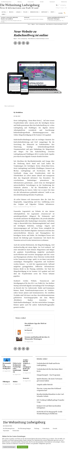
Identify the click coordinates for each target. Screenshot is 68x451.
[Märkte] (17, 378)
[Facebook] (15, 43)
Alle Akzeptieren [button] (22, 447)
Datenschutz (64, 1)
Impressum (52, 1)
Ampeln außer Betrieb (45, 385)
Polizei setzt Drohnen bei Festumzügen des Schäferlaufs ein (17, 367)
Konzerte (26, 378)
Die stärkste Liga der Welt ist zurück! (35, 324)
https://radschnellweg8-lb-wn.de (25, 207)
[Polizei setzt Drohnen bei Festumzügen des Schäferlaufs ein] (17, 360)
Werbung (20, 1)
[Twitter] (19, 43)
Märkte (15, 381)
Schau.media (31, 1)
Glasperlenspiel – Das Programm (48, 375)
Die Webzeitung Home (6, 1)
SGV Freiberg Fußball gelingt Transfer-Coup (51, 401)
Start (29, 24)
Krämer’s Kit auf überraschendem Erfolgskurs (49, 407)
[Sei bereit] (19, 332)
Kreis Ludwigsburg (40, 24)
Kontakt (41, 1)
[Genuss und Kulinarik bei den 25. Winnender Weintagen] (19, 339)
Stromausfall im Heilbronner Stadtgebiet (7, 365)
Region (33, 24)
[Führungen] (7, 378)
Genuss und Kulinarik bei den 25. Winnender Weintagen (56, 18)
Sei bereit (26, 17)
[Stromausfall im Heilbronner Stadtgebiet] (7, 360)
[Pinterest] (23, 43)
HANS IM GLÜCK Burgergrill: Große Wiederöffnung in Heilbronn (49, 413)
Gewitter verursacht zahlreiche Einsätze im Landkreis (9, 18)
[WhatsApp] (27, 43)
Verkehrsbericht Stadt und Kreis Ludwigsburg (48, 364)
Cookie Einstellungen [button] (9, 447)
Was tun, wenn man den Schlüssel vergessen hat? (49, 389)
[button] (62, 13)
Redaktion (19, 112)
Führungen (6, 381)
